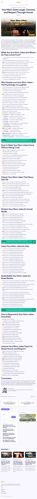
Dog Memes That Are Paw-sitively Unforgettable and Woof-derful (9, 434)
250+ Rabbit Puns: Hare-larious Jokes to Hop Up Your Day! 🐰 (24, 417)
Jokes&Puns (33, 396)
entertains (18, 383)
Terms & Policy (4, 493)
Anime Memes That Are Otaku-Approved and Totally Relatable (9, 426)
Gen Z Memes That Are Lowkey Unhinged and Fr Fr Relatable (9, 430)
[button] (1, 2)
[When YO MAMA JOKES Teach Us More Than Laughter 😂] (9, 403)
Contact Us (3, 491)
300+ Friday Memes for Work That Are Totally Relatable (9, 438)
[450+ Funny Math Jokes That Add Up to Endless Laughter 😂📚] (30, 455)
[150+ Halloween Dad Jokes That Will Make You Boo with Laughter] (18, 455)
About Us (2, 489)
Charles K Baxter (31, 418)
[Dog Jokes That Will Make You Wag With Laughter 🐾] (27, 403)
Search (4, 414)
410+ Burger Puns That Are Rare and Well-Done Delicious (9, 441)
